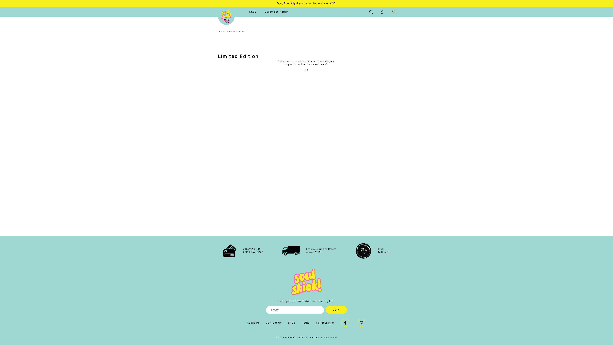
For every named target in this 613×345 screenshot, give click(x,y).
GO (306, 70)
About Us (253, 322)
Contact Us (274, 322)
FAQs (291, 322)
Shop (252, 11)
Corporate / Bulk (276, 11)
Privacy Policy (329, 337)
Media (306, 322)
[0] (393, 13)
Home (221, 31)
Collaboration (325, 322)
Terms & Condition (308, 337)
